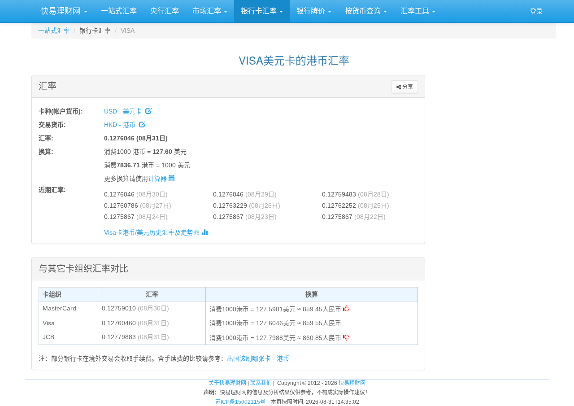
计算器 (158, 178)
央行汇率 (164, 11)
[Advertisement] (490, 205)
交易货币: (52, 124)
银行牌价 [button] (311, 11)
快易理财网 (60, 11)
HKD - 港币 (121, 124)
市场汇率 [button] (207, 11)
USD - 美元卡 (124, 111)
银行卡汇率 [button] (259, 11)
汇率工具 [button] (415, 11)
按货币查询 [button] (364, 11)
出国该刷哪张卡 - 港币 (258, 358)
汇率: (46, 138)
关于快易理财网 (227, 383)
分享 (407, 87)
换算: (46, 151)
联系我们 (261, 383)
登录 (536, 11)
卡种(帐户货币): (61, 111)
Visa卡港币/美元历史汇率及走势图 (152, 232)
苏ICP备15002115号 (240, 402)
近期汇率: (52, 189)
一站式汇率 (119, 11)
